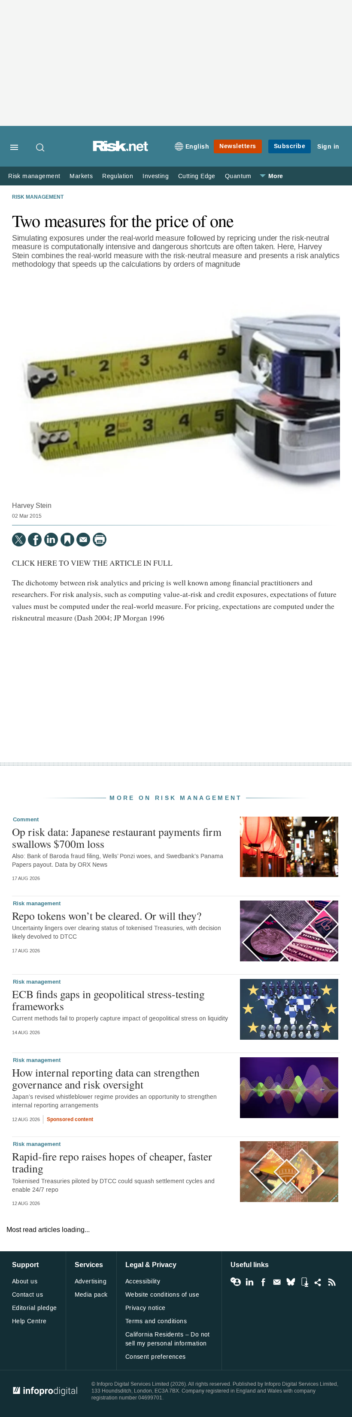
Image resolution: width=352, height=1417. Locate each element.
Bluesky (290, 1282)
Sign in (328, 146)
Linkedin (249, 1282)
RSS (332, 1282)
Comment (26, 819)
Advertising (91, 1281)
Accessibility (142, 1281)
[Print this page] (99, 539)
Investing (156, 176)
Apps (304, 1282)
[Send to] (83, 539)
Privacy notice (145, 1308)
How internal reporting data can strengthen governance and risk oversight (106, 1078)
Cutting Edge (196, 176)
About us (24, 1281)
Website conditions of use (162, 1295)
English (197, 146)
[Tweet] (19, 539)
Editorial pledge (34, 1308)
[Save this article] (67, 539)
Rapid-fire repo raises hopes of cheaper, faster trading (112, 1162)
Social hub (318, 1282)
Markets (81, 176)
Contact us (27, 1295)
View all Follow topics (236, 1282)
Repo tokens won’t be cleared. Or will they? (106, 916)
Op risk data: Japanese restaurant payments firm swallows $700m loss (117, 838)
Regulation (117, 176)
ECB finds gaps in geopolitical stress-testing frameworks (108, 1000)
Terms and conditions (156, 1321)
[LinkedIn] (51, 539)
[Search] (41, 147)
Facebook (263, 1282)
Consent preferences (155, 1357)
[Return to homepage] (121, 149)
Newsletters (237, 146)
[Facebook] (35, 539)
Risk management (34, 176)
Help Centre (29, 1321)
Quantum (238, 176)
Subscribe (290, 146)
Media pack (91, 1295)
